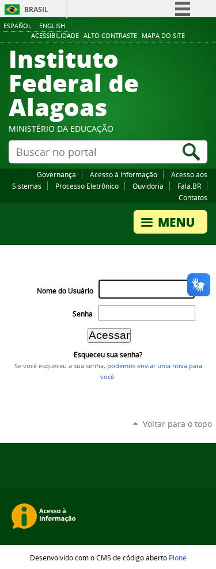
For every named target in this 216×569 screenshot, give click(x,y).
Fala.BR (189, 185)
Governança (56, 174)
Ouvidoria (148, 185)
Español (17, 25)
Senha (83, 314)
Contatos (193, 197)
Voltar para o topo (177, 423)
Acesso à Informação (123, 174)
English (52, 25)
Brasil (36, 9)
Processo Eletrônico (87, 185)
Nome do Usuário (65, 291)
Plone (178, 557)
